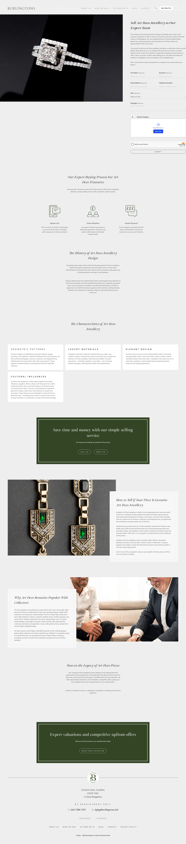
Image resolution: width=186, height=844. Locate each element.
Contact (145, 8)
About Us (86, 8)
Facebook (102, 818)
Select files (158, 131)
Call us (84, 452)
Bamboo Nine (105, 835)
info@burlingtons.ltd (105, 810)
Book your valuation (93, 751)
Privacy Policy (129, 827)
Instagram (84, 818)
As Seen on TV (121, 8)
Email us (100, 452)
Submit (158, 152)
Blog (134, 8)
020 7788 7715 (166, 8)
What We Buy (101, 8)
